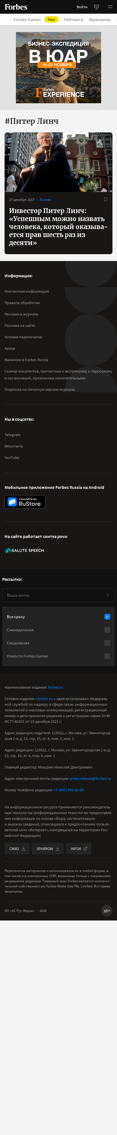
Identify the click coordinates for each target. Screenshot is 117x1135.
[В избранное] (105, 199)
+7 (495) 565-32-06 (69, 789)
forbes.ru (55, 687)
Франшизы (100, 19)
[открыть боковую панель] (96, 6)
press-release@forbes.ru (90, 778)
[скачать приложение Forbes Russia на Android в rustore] (25, 502)
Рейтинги (73, 19)
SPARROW (45, 848)
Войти (82, 6)
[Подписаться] (107, 595)
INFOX (76, 848)
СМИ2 (14, 848)
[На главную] (16, 7)
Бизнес (45, 199)
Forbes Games (34, 19)
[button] (110, 6)
